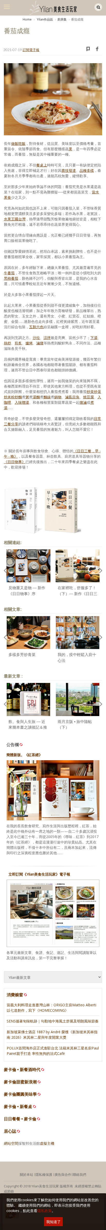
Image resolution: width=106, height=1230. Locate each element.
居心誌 (10, 1131)
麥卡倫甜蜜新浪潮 (20, 1082)
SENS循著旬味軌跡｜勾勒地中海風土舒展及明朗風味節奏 (53, 1021)
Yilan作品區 (44, 19)
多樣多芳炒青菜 (22, 654)
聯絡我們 (79, 1174)
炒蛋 (97, 391)
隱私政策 (44, 1210)
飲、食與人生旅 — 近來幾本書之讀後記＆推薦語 (27, 727)
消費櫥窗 (15, 995)
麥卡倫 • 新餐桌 (18, 1106)
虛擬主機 (47, 1143)
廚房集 (62, 19)
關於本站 (26, 1174)
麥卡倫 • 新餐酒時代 (22, 1069)
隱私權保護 (44, 1174)
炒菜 (90, 391)
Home (27, 19)
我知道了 (53, 1221)
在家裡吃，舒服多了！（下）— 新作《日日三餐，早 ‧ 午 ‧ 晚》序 (77, 594)
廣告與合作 (63, 1174)
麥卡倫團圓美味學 (20, 1094)
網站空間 (11, 1143)
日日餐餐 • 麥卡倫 (20, 1119)
